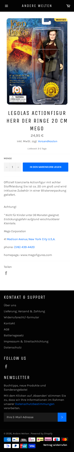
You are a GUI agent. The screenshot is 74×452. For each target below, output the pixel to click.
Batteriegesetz (14, 335)
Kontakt (9, 323)
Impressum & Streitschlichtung (26, 341)
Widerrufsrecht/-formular (21, 317)
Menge (8, 158)
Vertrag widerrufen (55, 445)
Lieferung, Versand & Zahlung (24, 311)
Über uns (10, 305)
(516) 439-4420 (24, 247)
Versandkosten (47, 141)
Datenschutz (13, 347)
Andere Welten (37, 6)
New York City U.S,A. (41, 239)
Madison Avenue (17, 239)
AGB (6, 329)
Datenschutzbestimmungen (34, 404)
